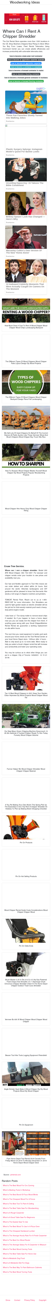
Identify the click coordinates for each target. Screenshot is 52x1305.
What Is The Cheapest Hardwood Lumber (19, 1231)
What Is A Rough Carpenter (13, 1213)
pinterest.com (15, 1174)
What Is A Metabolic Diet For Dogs (16, 1263)
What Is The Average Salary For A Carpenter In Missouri (24, 1244)
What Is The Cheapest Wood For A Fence (19, 1199)
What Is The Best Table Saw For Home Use (19, 1254)
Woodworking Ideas (25, 2)
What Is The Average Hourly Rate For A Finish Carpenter (25, 1235)
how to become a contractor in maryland (26, 67)
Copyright (42, 1300)
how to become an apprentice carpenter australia (26, 59)
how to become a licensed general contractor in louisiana (26, 77)
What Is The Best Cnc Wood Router (16, 1240)
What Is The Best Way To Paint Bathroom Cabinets (22, 1267)
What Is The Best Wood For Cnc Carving (18, 1185)
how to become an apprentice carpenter (26, 63)
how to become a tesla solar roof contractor (26, 56)
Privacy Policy (29, 1300)
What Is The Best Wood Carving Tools (17, 1249)
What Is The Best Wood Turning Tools (17, 1272)
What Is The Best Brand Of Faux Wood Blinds (20, 1194)
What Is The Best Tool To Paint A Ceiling (18, 1203)
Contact (17, 1300)
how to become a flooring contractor (26, 74)
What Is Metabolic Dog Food (14, 1258)
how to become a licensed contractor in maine (26, 70)
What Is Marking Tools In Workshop (16, 1190)
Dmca (8, 1300)
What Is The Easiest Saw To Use (15, 1222)
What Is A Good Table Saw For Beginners (19, 1217)
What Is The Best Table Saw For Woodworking (21, 1208)
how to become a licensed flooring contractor (26, 81)
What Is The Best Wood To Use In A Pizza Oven (21, 1226)
